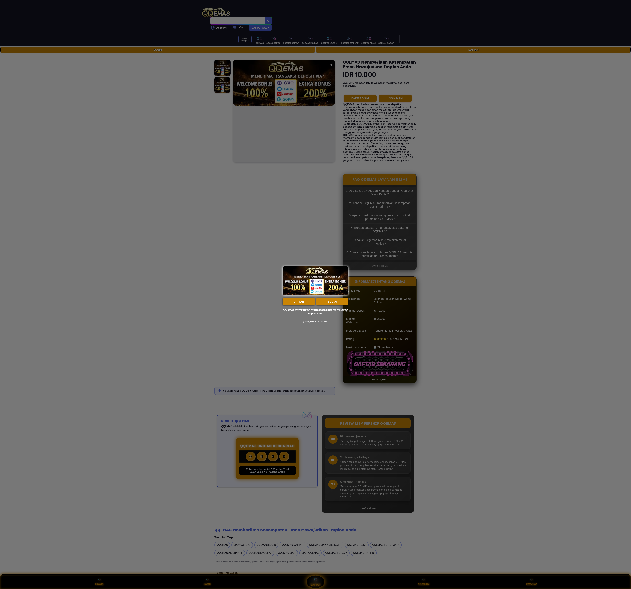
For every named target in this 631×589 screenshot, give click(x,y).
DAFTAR (299, 302)
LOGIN (332, 302)
